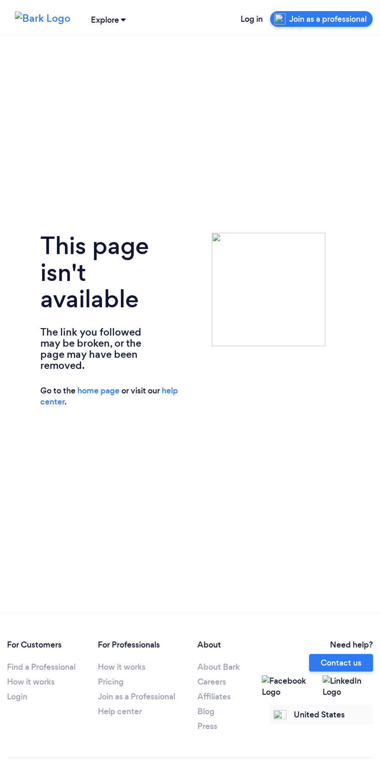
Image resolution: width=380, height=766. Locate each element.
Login (17, 696)
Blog (206, 711)
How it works (31, 681)
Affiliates (214, 696)
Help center (120, 711)
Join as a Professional (136, 696)
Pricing (111, 681)
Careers (211, 681)
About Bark (218, 667)
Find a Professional (41, 667)
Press (207, 726)
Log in (252, 19)
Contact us (341, 662)
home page (98, 390)
